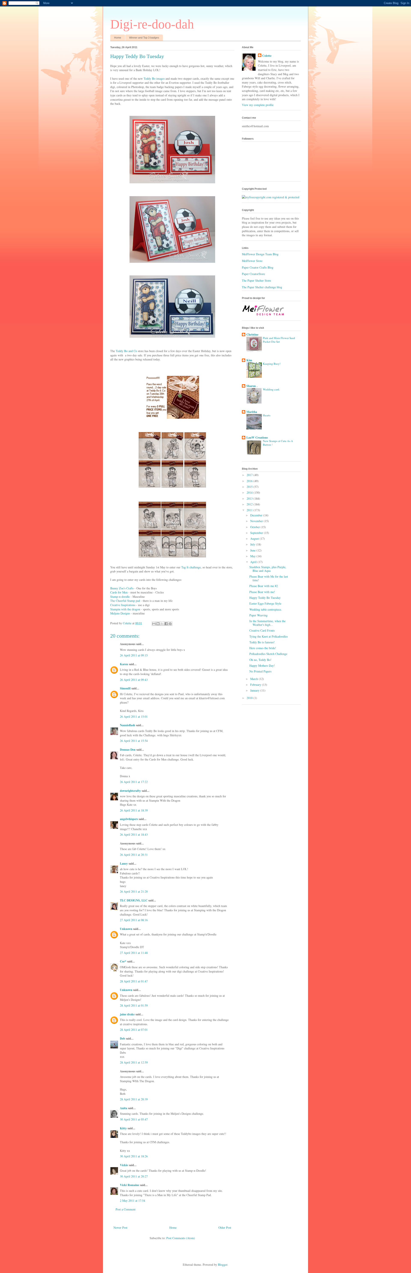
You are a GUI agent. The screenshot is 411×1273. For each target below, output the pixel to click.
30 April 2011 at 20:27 (134, 1176)
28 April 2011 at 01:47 (134, 981)
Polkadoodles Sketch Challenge (268, 654)
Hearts (266, 415)
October (255, 527)
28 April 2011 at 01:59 (134, 1005)
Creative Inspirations (122, 605)
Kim (249, 360)
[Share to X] (162, 624)
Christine (252, 334)
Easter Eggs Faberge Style (265, 603)
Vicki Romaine (129, 1185)
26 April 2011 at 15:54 (134, 741)
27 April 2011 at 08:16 (134, 920)
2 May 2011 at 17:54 (132, 1200)
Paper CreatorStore (253, 274)
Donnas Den (128, 749)
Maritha (251, 411)
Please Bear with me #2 (263, 586)
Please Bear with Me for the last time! (268, 578)
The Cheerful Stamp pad (125, 601)
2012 (250, 504)
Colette (266, 56)
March (254, 679)
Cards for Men (119, 592)
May (253, 556)
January (255, 690)
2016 (250, 481)
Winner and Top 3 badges (144, 37)
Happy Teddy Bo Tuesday (265, 598)
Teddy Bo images (154, 78)
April (254, 562)
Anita (123, 1108)
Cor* (123, 961)
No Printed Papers (260, 671)
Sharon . (252, 386)
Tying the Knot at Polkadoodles (268, 636)
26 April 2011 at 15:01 (134, 716)
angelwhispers (129, 819)
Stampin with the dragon (125, 609)
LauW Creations (257, 437)
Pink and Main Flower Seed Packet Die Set (279, 340)
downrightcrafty (130, 790)
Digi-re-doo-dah (152, 24)
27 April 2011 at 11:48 (134, 953)
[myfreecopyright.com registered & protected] (270, 197)
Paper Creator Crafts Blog (257, 267)
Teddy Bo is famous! (262, 642)
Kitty (123, 1128)
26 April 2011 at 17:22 (134, 782)
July (253, 544)
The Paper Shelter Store (256, 280)
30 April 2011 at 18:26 (134, 1156)
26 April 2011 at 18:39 (134, 810)
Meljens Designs (120, 613)
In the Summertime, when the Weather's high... (267, 623)
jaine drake (127, 1014)
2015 (250, 487)
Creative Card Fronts (262, 630)
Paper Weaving (258, 615)
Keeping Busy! (271, 364)
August (255, 538)
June (253, 550)
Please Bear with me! (262, 592)
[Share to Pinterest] (170, 624)
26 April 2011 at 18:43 (134, 834)
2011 (250, 510)
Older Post (224, 1227)
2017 (250, 475)
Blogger (222, 1265)
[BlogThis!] (158, 624)
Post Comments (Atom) (180, 1238)
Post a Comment (126, 1209)
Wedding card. (271, 389)
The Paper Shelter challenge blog (262, 287)
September (257, 533)
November (257, 521)
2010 (250, 698)
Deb (122, 1038)
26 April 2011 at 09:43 (134, 680)
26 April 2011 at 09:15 (134, 655)
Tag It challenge (191, 567)
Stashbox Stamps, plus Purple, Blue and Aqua (267, 569)
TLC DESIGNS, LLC (133, 900)
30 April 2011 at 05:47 (134, 1119)
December (256, 515)
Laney (124, 863)
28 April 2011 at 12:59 (134, 1062)
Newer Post (120, 1227)
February (256, 685)
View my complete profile (258, 105)
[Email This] (154, 624)
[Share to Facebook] (166, 624)
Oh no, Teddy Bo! (260, 660)
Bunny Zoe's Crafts (122, 588)
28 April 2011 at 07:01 (134, 1030)
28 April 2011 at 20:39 (134, 1099)
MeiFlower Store (252, 261)
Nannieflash (127, 725)
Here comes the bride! (262, 648)
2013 (250, 498)
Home (117, 37)
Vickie (124, 1165)
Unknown (126, 928)
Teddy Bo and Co (126, 351)
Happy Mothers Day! (262, 665)
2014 (250, 492)
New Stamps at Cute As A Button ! (278, 443)
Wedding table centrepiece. (265, 609)
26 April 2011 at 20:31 (134, 855)
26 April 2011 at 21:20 (134, 891)
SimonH (125, 688)
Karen (124, 664)
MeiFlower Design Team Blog (260, 254)
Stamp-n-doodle (120, 597)
